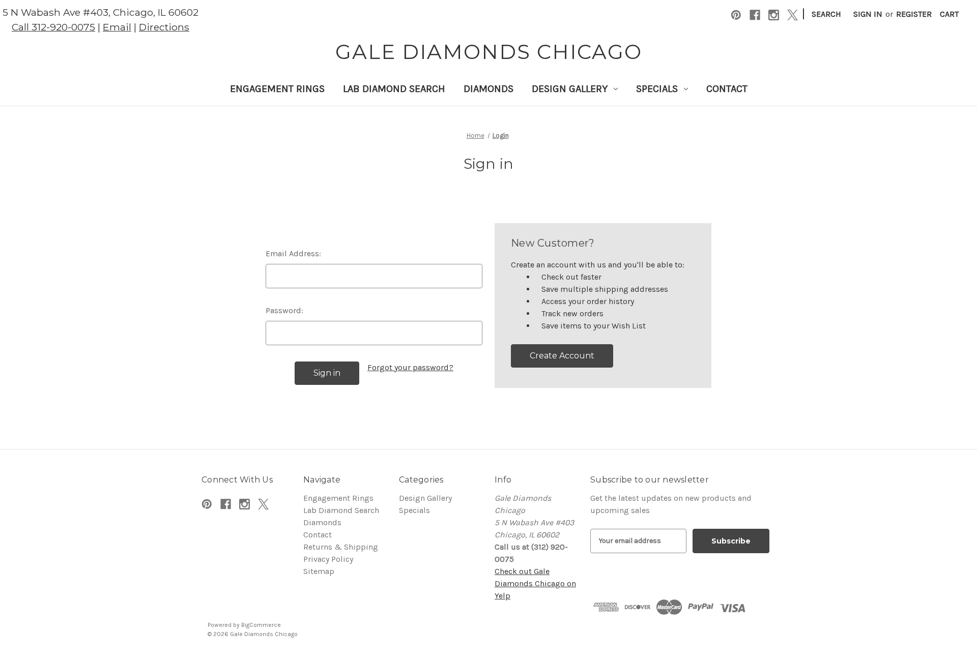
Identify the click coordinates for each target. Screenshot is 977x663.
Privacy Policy (328, 559)
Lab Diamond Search (394, 89)
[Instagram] (773, 15)
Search (826, 14)
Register (914, 14)
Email (117, 27)
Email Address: (293, 253)
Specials (657, 89)
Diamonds (488, 89)
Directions (164, 27)
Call (53, 27)
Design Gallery (570, 89)
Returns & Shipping (340, 547)
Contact (727, 89)
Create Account (562, 355)
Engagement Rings (277, 89)
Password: (284, 310)
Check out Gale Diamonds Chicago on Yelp (535, 583)
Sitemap (318, 571)
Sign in (867, 14)
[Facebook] (755, 15)
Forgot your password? (410, 367)
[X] (792, 15)
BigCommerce (261, 624)
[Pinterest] (736, 15)
